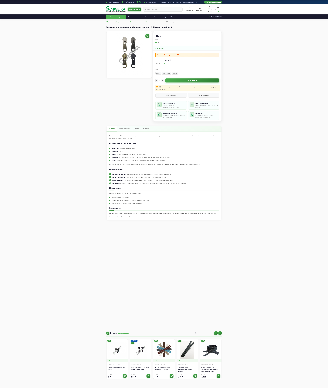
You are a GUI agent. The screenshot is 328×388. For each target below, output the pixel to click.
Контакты (182, 17)
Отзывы (173, 17)
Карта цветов (135, 9)
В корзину (193, 80)
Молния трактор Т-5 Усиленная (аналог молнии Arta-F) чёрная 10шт (209, 369)
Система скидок (124, 128)
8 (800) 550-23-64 (113, 2)
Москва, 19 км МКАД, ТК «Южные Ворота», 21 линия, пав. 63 (179, 2)
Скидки (139, 17)
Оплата (156, 17)
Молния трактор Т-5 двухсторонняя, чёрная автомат (185, 369)
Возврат (165, 17)
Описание (112, 128)
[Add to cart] (125, 376)
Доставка (148, 17)
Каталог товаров (116, 17)
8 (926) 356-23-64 (129, 2)
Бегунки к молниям (170, 64)
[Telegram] (137, 2)
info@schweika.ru (151, 2)
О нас (130, 17)
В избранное (172, 95)
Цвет (157, 70)
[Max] (140, 2)
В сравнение (205, 95)
